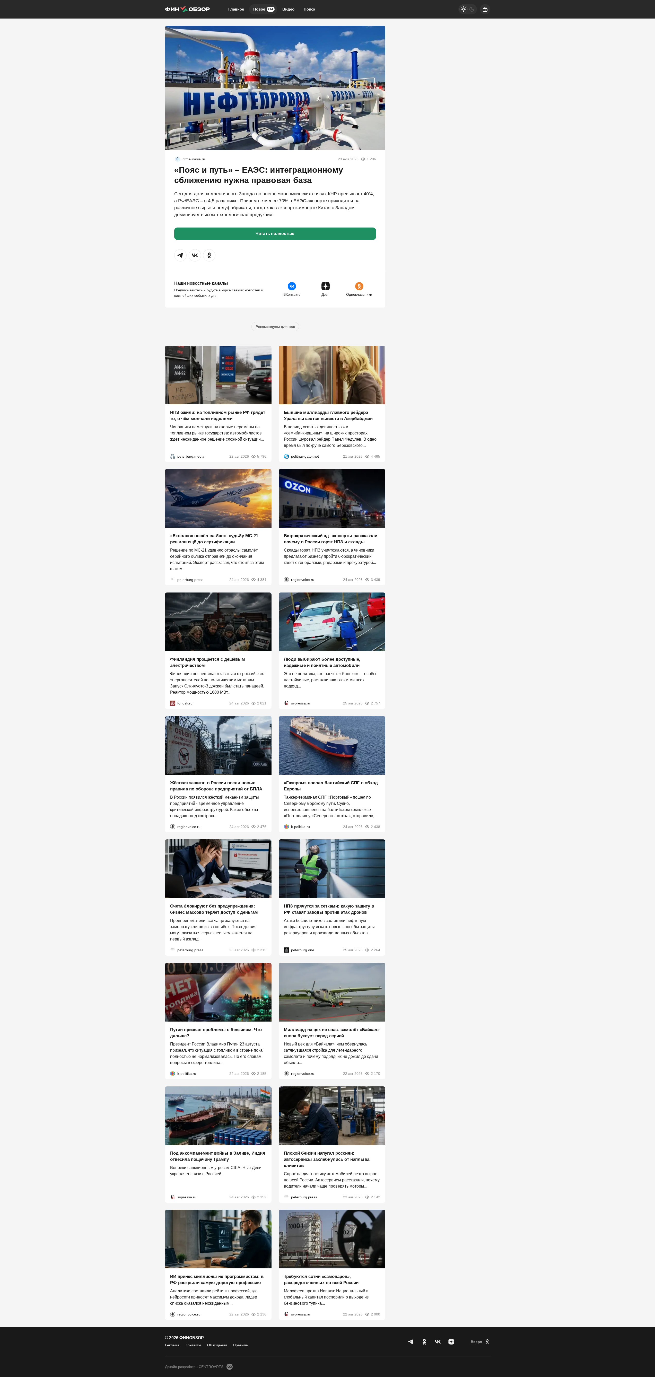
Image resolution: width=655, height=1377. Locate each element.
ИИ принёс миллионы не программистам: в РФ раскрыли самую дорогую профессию (217, 1279)
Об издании (217, 1345)
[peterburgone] (286, 950)
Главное (236, 9)
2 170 (375, 1073)
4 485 (375, 456)
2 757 (375, 703)
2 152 (261, 1197)
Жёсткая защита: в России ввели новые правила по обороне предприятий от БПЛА (216, 785)
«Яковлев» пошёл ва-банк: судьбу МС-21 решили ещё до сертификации (214, 538)
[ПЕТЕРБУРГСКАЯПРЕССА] (172, 579)
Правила (240, 1345)
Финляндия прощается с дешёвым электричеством (207, 662)
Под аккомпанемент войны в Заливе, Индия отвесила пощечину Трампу (217, 1156)
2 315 (261, 950)
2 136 (261, 1314)
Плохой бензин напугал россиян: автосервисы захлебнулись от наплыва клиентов (326, 1159)
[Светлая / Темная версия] (467, 9)
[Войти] (485, 9)
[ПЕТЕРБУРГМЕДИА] (172, 456)
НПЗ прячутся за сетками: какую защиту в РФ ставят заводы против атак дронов (329, 909)
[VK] (438, 1342)
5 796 (261, 456)
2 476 (261, 826)
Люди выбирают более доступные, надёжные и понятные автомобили (322, 662)
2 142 (375, 1197)
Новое (263, 9)
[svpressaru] (286, 703)
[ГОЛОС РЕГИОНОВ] (286, 579)
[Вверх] (480, 1342)
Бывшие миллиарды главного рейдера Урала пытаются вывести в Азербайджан (328, 415)
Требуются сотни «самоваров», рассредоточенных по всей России (321, 1279)
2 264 (375, 950)
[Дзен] (451, 1342)
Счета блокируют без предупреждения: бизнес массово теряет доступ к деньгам (214, 909)
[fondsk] (172, 703)
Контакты (193, 1345)
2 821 (261, 703)
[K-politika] (286, 826)
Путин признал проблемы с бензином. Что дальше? (216, 1032)
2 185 (261, 1073)
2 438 (375, 826)
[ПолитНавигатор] (286, 456)
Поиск (309, 9)
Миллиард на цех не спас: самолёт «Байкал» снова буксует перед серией (332, 1032)
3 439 (375, 580)
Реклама (172, 1345)
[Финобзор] (187, 9)
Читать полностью (275, 233)
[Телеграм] (411, 1342)
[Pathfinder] (177, 159)
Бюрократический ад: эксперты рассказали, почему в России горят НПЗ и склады (331, 538)
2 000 (375, 1314)
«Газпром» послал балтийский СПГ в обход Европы (331, 785)
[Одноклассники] (424, 1342)
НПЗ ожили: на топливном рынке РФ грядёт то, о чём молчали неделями (217, 415)
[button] (180, 255)
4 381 (261, 580)
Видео (288, 9)
